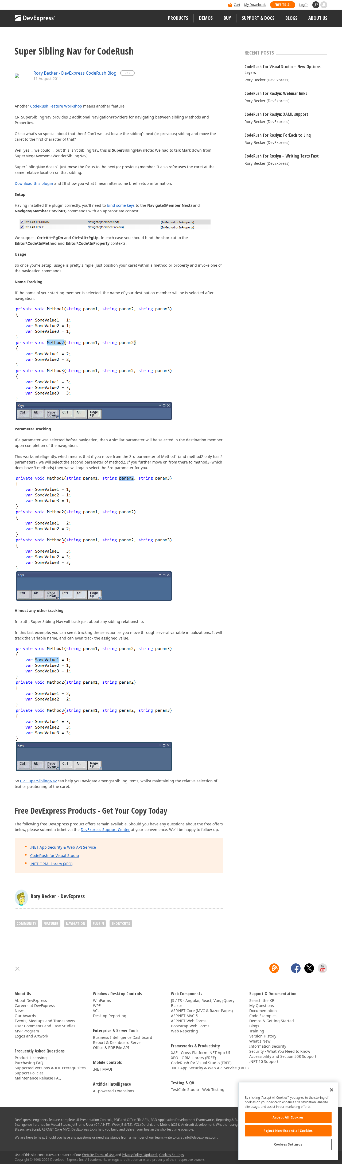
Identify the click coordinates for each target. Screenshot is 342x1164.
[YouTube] (322, 968)
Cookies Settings (288, 1144)
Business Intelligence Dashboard (122, 1037)
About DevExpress (31, 1000)
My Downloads (255, 4)
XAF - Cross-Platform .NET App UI (200, 1052)
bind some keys (121, 205)
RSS (127, 72)
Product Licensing (31, 1057)
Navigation (75, 923)
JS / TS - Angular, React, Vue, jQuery (202, 1000)
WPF (96, 1005)
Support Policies (29, 1072)
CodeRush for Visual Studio (54, 855)
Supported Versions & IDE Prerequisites (50, 1067)
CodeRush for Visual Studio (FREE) (201, 1062)
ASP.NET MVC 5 (184, 1015)
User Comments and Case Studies (45, 1025)
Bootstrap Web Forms (190, 1025)
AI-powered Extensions (113, 1090)
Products (178, 18)
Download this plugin (34, 183)
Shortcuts (120, 923)
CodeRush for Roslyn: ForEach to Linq (277, 135)
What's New (259, 1041)
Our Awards (25, 1015)
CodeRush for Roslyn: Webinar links (275, 93)
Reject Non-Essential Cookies (288, 1131)
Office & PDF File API (111, 1047)
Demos (206, 18)
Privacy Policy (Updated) (140, 1154)
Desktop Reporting (109, 1015)
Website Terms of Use (98, 1154)
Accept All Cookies (288, 1117)
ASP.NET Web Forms (189, 1020)
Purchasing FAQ (29, 1062)
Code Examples (263, 1015)
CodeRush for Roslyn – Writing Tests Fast (281, 156)
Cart (237, 4)
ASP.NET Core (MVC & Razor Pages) (202, 1010)
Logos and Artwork (31, 1036)
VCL (96, 1010)
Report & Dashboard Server (117, 1042)
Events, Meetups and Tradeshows (45, 1020)
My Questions (261, 1005)
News (20, 1010)
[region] (288, 1121)
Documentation (263, 1010)
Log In (303, 4)
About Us (317, 18)
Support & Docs (258, 18)
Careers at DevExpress (35, 1005)
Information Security (267, 1046)
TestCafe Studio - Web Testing (197, 1089)
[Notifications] (323, 4)
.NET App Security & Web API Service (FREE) (209, 1067)
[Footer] (17, 969)
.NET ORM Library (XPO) (51, 863)
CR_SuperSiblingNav (38, 780)
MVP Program (27, 1030)
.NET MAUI (102, 1069)
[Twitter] (309, 968)
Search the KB (261, 1000)
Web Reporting (184, 1030)
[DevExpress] (31, 5)
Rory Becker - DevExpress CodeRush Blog (74, 73)
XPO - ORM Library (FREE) (193, 1057)
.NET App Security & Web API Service (63, 847)
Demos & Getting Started (271, 1020)
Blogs (291, 18)
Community (26, 923)
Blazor (176, 1005)
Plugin (98, 923)
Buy (227, 18)
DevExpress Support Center (105, 829)
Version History (262, 1036)
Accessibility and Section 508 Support (282, 1056)
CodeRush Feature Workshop (56, 106)
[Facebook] (296, 968)
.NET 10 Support (263, 1061)
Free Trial (282, 4)
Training (256, 1030)
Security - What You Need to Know (279, 1051)
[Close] (331, 1090)
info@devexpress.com (200, 1137)
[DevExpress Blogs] (274, 968)
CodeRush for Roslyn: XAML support (276, 114)
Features (51, 923)
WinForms (102, 1000)
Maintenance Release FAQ (38, 1078)
